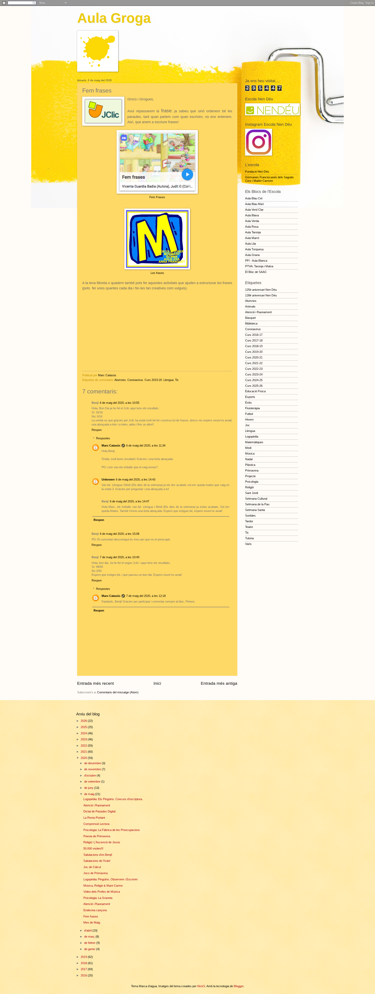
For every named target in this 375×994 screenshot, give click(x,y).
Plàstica (250, 464)
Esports (250, 396)
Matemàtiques (254, 442)
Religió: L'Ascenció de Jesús (101, 842)
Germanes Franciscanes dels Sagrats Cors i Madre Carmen (269, 179)
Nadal (249, 459)
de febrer (90, 942)
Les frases (157, 273)
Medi (248, 447)
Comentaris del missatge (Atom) (117, 692)
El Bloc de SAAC (256, 272)
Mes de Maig (91, 922)
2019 (84, 956)
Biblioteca (251, 323)
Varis (248, 544)
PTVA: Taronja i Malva (259, 266)
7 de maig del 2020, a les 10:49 (119, 557)
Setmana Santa (255, 510)
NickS (201, 986)
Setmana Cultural (256, 498)
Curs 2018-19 (253, 346)
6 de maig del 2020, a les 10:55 (119, 402)
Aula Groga (114, 18)
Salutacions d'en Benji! (97, 854)
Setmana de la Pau (257, 504)
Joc (247, 425)
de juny (89, 787)
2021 (84, 751)
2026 (84, 720)
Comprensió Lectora (96, 824)
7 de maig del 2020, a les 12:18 (146, 595)
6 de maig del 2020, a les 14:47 (129, 501)
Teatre (249, 527)
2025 (84, 727)
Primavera (251, 470)
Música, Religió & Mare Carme (103, 885)
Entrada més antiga (219, 683)
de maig (89, 794)
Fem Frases (157, 197)
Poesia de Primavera (96, 836)
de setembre (92, 781)
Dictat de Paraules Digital (99, 811)
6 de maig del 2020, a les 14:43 (135, 479)
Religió (249, 487)
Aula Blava (252, 215)
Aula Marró (252, 238)
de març (90, 936)
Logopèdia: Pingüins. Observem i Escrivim (110, 879)
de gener (90, 949)
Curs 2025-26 (253, 385)
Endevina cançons (95, 910)
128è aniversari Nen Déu (261, 295)
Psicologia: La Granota (97, 898)
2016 (84, 975)
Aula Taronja (253, 232)
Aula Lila (250, 243)
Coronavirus (135, 380)
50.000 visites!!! (93, 848)
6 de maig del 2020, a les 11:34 (145, 445)
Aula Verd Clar (254, 209)
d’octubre (90, 775)
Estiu (248, 402)
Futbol (249, 413)
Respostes (103, 438)
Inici (157, 683)
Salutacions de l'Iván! (96, 860)
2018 (84, 963)
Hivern (249, 419)
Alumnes (120, 380)
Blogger (238, 986)
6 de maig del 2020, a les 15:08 (119, 533)
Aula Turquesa (254, 249)
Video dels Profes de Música (101, 891)
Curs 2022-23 (253, 368)
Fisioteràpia (252, 408)
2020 (84, 758)
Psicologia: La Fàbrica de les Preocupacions (111, 830)
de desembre (93, 763)
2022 (84, 745)
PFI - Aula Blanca (256, 260)
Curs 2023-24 (253, 374)
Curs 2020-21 (253, 357)
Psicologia (251, 481)
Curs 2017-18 (253, 340)
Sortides (250, 515)
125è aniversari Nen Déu (261, 289)
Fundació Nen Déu (257, 171)
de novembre (93, 769)
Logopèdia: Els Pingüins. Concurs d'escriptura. (113, 799)
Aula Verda (252, 221)
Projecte (250, 476)
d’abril (88, 930)
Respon (97, 429)
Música (249, 453)
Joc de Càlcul (92, 867)
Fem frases (90, 916)
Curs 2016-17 (253, 334)
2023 (84, 739)
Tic (177, 380)
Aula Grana (252, 255)
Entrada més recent (95, 683)
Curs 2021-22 (253, 363)
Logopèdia (251, 436)
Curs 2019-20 (153, 380)
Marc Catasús (111, 445)
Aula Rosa (251, 226)
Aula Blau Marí (254, 204)
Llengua (168, 380)
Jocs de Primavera (95, 873)
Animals (250, 306)
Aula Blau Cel (253, 198)
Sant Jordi (251, 493)
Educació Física (255, 391)
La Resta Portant (94, 817)
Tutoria (249, 538)
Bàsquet (250, 317)
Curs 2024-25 (253, 380)
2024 (84, 733)
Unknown (108, 479)
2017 (84, 969)
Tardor (249, 521)
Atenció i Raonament (258, 312)
